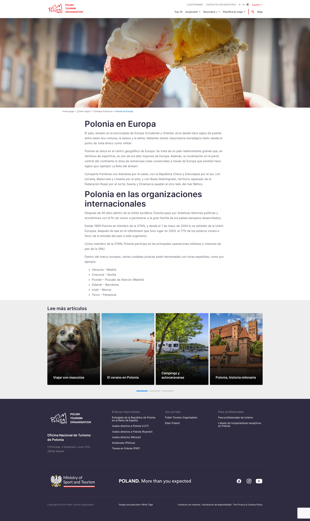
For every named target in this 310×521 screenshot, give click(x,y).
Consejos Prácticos (102, 111)
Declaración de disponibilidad (216, 504)
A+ (243, 4)
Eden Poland (172, 423)
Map (260, 11)
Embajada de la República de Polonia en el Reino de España (133, 419)
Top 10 (178, 11)
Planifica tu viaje (233, 11)
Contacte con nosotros (221, 4)
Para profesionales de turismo (235, 417)
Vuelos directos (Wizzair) (126, 437)
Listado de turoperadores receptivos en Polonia (239, 424)
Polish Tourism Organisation (181, 417)
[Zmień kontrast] (247, 5)
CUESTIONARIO (195, 4)
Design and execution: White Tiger (136, 504)
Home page (68, 111)
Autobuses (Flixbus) (123, 442)
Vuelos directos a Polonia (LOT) (130, 425)
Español (257, 4)
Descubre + (210, 11)
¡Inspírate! (191, 11)
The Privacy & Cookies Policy (248, 504)
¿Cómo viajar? (83, 111)
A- (240, 4)
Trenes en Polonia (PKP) (126, 448)
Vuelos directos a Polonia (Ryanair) (132, 431)
